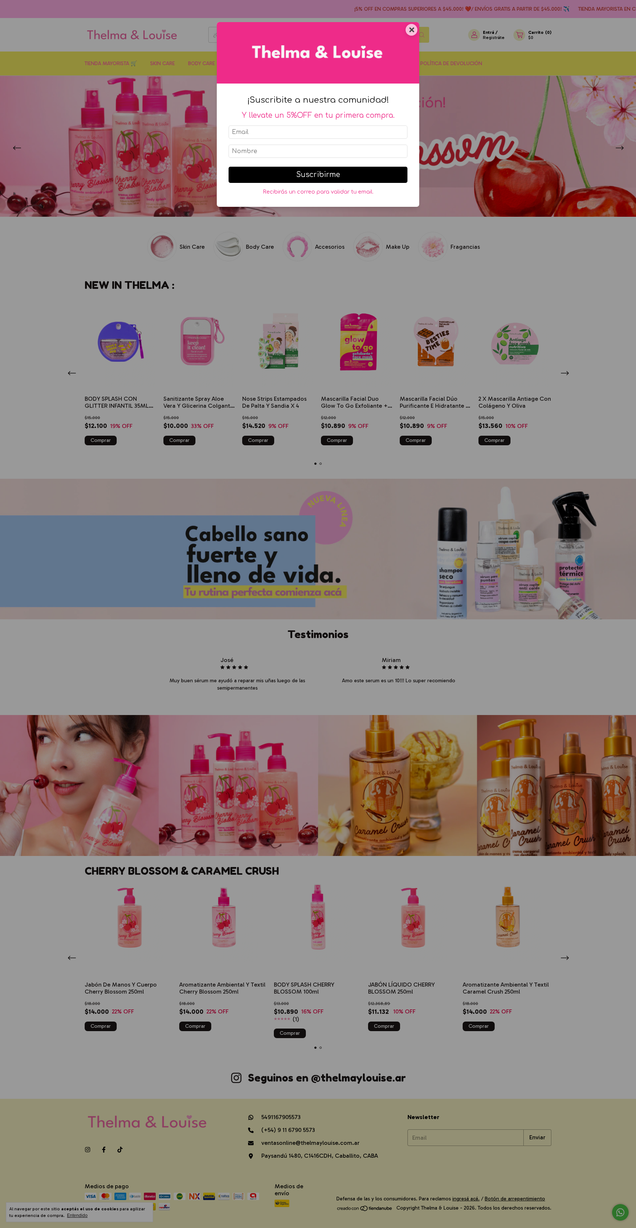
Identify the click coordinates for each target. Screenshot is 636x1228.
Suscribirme (318, 174)
